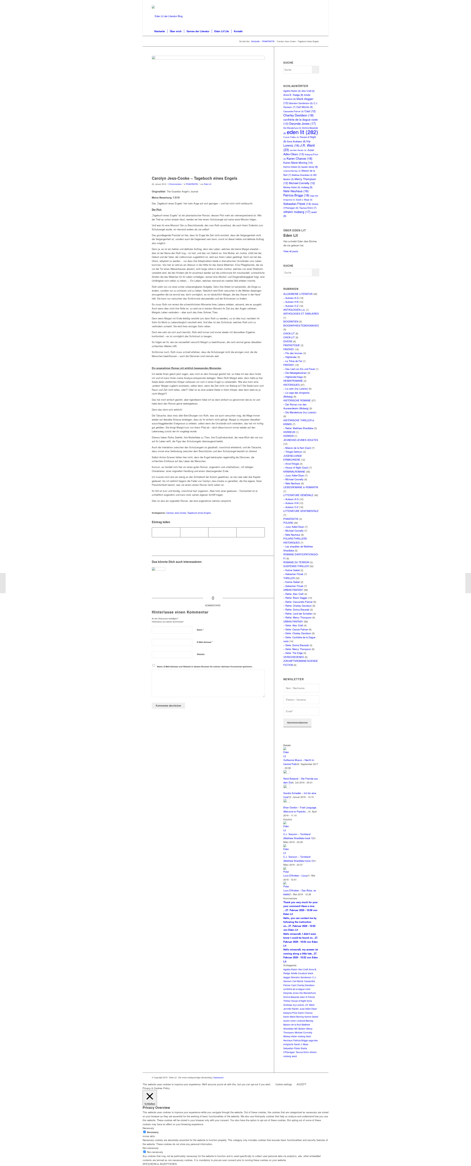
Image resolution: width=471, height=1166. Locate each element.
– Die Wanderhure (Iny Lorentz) (299, 412)
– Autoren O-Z (290, 306)
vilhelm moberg (297, 212)
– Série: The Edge (293, 653)
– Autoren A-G (291, 298)
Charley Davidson (298, 115)
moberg (306, 187)
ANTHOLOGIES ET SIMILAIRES (301, 313)
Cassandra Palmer (293, 111)
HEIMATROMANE (293, 380)
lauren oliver (309, 166)
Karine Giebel (292, 166)
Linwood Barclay (292, 170)
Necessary (153, 1132)
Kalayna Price (290, 1012)
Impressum (218, 1077)
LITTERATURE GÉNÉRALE (298, 495)
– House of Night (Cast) (295, 467)
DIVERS (287, 341)
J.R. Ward (309, 1004)
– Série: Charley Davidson (297, 633)
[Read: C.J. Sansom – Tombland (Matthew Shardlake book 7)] (286, 830)
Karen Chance (299, 158)
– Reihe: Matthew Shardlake (298, 428)
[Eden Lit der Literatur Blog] (167, 16)
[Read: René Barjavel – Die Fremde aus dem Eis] (286, 772)
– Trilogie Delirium (292, 451)
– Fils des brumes (292, 353)
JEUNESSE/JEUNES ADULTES (300, 440)
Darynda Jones (302, 123)
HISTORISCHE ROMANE (297, 400)
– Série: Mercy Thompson (297, 649)
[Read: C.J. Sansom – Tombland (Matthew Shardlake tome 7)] (286, 853)
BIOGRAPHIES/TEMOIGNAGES (301, 325)
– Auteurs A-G (291, 499)
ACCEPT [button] (301, 1084)
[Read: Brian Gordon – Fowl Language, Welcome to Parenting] (286, 801)
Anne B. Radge (293, 95)
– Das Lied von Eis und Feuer (299, 369)
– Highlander (290, 357)
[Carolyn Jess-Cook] (208, 115)
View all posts (290, 251)
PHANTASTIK (192, 184)
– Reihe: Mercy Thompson (297, 617)
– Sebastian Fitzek (293, 574)
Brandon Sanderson (301, 103)
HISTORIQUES (291, 384)
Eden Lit (207, 184)
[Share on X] (194, 532)
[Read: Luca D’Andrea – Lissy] (286, 871)
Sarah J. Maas (304, 199)
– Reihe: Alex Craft (293, 594)
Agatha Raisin (292, 90)
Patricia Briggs (296, 195)
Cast (310, 111)
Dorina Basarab (291, 996)
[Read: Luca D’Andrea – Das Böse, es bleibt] (286, 886)
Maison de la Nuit (292, 1024)
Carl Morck (304, 107)
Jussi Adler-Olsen (298, 152)
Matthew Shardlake (302, 174)
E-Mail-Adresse (205, 642)
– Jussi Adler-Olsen (293, 475)
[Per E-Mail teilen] (251, 532)
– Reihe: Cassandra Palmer (298, 602)
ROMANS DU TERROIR (296, 562)
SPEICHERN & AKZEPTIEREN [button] (160, 1164)
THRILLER (289, 578)
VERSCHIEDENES (293, 657)
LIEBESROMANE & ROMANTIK (300, 487)
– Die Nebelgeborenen (295, 373)
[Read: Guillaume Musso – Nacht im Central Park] (286, 756)
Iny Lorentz (296, 143)
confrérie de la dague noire (296, 989)
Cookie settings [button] (283, 1084)
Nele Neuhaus (296, 191)
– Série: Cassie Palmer (295, 629)
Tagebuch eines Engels (199, 512)
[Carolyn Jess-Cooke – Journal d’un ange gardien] (158, 574)
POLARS (288, 522)
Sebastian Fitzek (297, 204)
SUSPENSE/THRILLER (296, 566)
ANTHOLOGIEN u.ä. (294, 309)
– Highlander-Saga (293, 377)
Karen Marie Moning (298, 162)
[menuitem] (159, 31)
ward (294, 1056)
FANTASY (288, 349)
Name (200, 629)
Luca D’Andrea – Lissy (295, 875)
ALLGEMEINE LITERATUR (297, 294)
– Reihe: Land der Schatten (297, 613)
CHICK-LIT (289, 333)
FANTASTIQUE (291, 345)
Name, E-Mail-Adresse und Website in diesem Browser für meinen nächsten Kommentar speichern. (205, 666)
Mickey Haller (291, 187)
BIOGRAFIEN (290, 321)
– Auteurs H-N (290, 503)
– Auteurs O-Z (290, 507)
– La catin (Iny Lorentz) (295, 388)
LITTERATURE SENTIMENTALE (301, 511)
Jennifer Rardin (298, 150)
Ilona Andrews (296, 141)
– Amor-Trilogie (291, 463)
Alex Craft (308, 90)
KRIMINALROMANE (294, 471)
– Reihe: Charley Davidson (297, 605)
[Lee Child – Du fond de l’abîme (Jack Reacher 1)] (3, 583)
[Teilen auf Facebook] (166, 532)
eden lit (302, 132)
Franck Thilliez (291, 137)
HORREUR (289, 432)
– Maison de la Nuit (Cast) (297, 448)
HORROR (288, 436)
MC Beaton (300, 1028)
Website (201, 654)
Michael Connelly (302, 183)
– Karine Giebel (291, 570)
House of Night (298, 1000)
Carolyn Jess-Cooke (176, 512)
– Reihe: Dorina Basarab (296, 609)
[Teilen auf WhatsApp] (222, 532)
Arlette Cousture (299, 973)
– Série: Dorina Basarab (296, 645)
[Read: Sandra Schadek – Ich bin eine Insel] (286, 787)
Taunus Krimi (307, 208)
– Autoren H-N (290, 302)
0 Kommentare (175, 184)
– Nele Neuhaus (291, 483)
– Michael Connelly (293, 479)
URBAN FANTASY (293, 590)
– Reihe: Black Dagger (295, 597)
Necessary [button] (148, 1128)
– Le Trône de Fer (292, 361)
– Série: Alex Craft (293, 625)
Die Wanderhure (307, 992)
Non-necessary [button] (151, 1148)
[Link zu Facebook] (316, 3)
